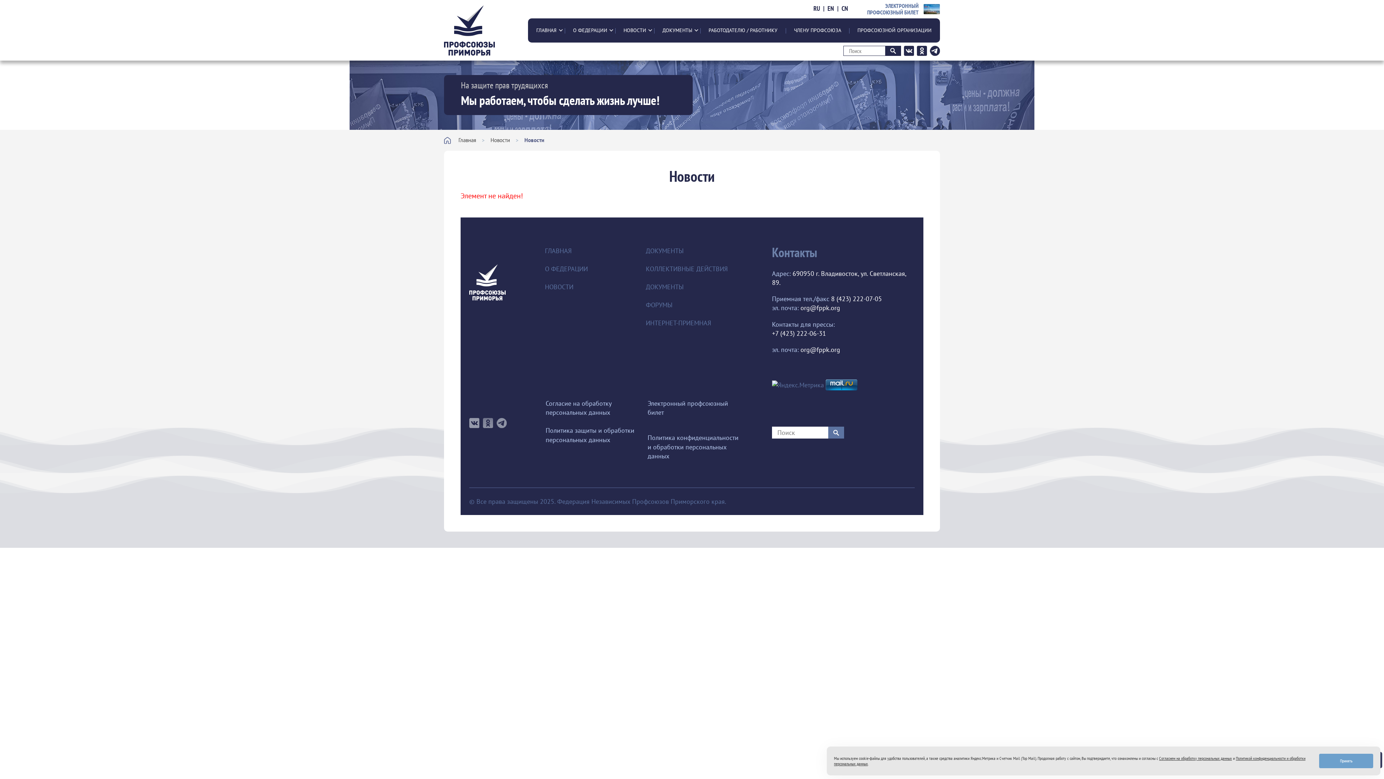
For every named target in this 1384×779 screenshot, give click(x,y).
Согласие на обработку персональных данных (578, 408)
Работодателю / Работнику (743, 30)
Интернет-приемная (678, 323)
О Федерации (590, 30)
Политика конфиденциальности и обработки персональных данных (693, 446)
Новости (635, 30)
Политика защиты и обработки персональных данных (590, 435)
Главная (546, 30)
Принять (1346, 760)
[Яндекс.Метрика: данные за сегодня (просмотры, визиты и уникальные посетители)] (798, 385)
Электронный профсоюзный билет (688, 408)
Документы (677, 30)
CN (845, 9)
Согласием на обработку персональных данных (1195, 758)
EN (831, 9)
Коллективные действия (687, 269)
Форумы (659, 305)
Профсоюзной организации (894, 30)
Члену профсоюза (817, 30)
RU (816, 9)
